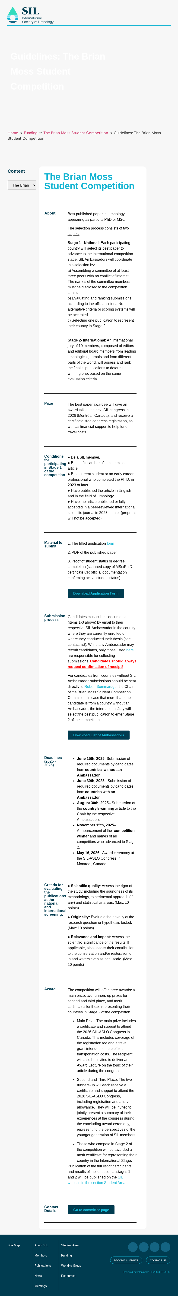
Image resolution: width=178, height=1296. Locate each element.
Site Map (14, 1245)
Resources (68, 1276)
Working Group (71, 1265)
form (111, 543)
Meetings (41, 1286)
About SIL (41, 1245)
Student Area (70, 1245)
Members (41, 1255)
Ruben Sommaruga (100, 687)
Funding (31, 132)
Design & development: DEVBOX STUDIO (146, 1272)
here (130, 650)
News (38, 1276)
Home (13, 132)
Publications (43, 1265)
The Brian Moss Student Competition (75, 132)
